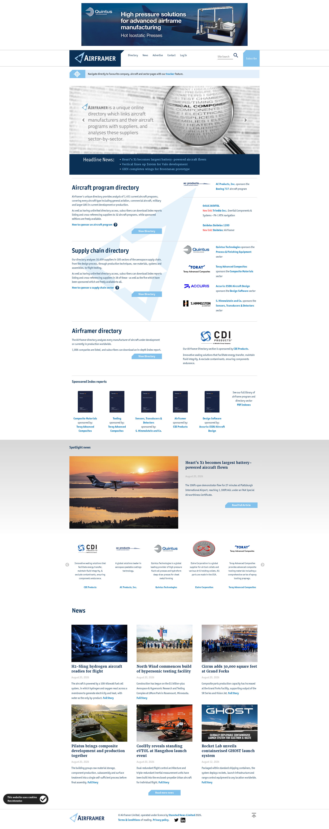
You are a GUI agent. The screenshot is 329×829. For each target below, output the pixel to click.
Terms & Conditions (129, 819)
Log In (183, 55)
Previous (67, 564)
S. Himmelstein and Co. (229, 300)
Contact (171, 55)
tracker (170, 74)
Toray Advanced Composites (231, 266)
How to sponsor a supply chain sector (93, 287)
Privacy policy (160, 819)
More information (15, 800)
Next (262, 564)
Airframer (180, 418)
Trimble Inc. (220, 210)
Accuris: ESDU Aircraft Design (233, 286)
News (145, 55)
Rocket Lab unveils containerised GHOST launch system (228, 751)
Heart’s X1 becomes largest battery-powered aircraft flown (164, 159)
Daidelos (218, 230)
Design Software (239, 290)
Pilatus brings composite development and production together (98, 751)
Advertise (158, 55)
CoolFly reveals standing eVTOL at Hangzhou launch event (162, 751)
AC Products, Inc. (225, 184)
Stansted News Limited (182, 815)
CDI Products (241, 348)
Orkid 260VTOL (211, 205)
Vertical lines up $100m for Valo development (155, 164)
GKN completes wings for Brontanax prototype (156, 169)
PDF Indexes (244, 404)
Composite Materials (241, 271)
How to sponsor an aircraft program (92, 224)
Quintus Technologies (228, 247)
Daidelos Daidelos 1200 (216, 225)
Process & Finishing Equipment (233, 251)
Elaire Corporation (202, 587)
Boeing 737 (222, 188)
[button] (83, 120)
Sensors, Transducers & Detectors (235, 305)
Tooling (117, 418)
